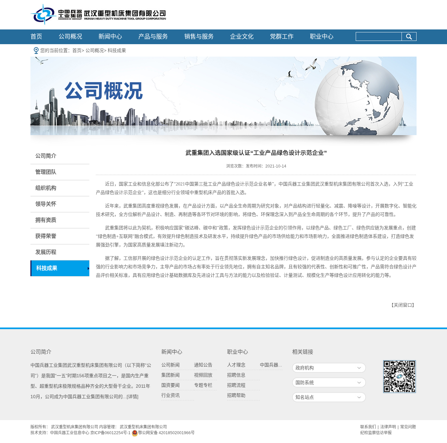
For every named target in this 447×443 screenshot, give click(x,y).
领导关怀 (45, 204)
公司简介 (45, 156)
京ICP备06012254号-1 (110, 433)
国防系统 (304, 382)
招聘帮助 (236, 395)
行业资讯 (170, 395)
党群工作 (282, 36)
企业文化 (242, 36)
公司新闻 (170, 364)
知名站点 (304, 397)
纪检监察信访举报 (376, 433)
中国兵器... (271, 364)
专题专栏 (203, 385)
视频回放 (203, 375)
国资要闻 (170, 385)
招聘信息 (236, 375)
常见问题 (408, 427)
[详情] (132, 396)
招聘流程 (236, 385)
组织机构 (45, 188)
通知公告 (203, 364)
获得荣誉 (45, 236)
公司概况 (70, 36)
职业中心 (321, 36)
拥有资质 (45, 220)
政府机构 (304, 367)
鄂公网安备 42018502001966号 (166, 433)
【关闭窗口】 (403, 305)
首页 (36, 36)
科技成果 (117, 50)
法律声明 (388, 427)
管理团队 (45, 172)
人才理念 (236, 364)
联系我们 (368, 427)
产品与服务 (153, 36)
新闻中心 (110, 36)
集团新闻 (170, 375)
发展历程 (45, 252)
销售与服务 (199, 36)
